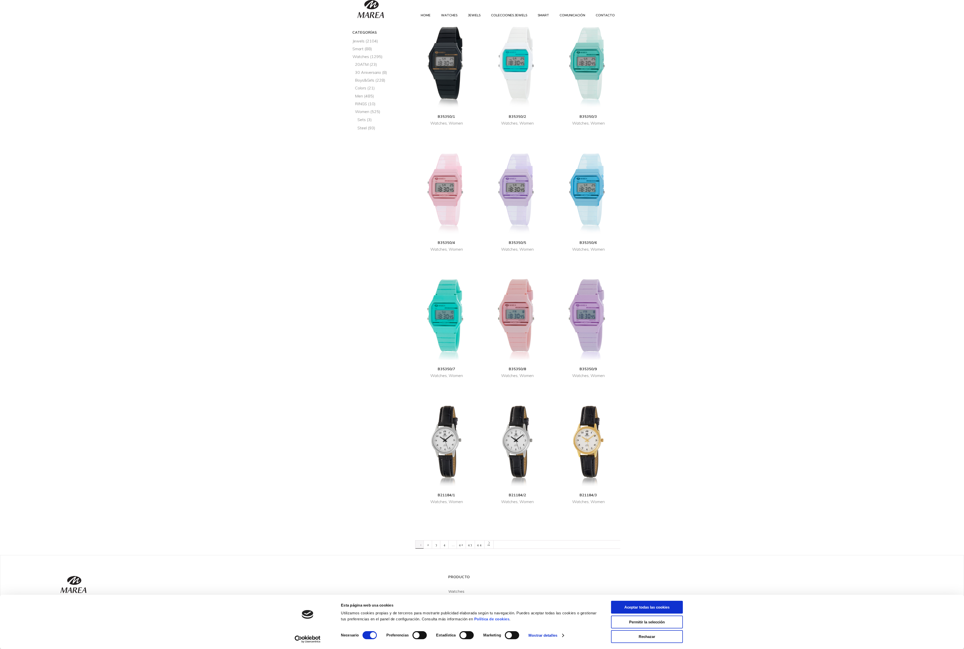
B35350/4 (446, 242)
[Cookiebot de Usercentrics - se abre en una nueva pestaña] (308, 639)
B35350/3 (588, 116)
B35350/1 (446, 116)
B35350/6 (588, 242)
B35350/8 (517, 369)
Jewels (358, 40)
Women (456, 123)
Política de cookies (492, 619)
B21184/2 (517, 495)
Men (359, 95)
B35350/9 (588, 369)
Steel (362, 127)
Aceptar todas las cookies (647, 607)
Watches (438, 123)
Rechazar (647, 636)
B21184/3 (588, 495)
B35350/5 (517, 242)
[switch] (419, 635)
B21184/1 (446, 495)
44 (479, 544)
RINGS (361, 103)
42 (461, 544)
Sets (361, 119)
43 (470, 544)
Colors (360, 87)
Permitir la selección (647, 622)
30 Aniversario (368, 72)
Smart (358, 48)
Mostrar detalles (542, 635)
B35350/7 (446, 369)
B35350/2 (517, 116)
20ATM (362, 64)
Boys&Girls (364, 80)
